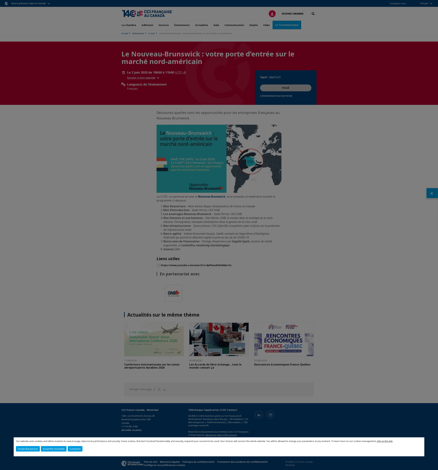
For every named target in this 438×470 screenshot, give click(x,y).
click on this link (385, 441)
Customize (75, 448)
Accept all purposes (28, 448)
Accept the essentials (54, 448)
